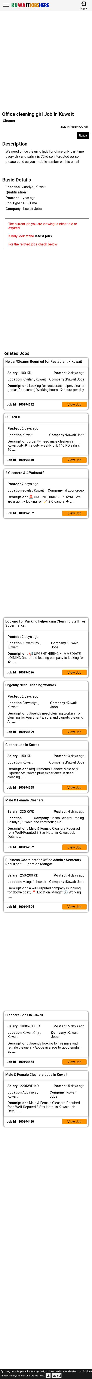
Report (83, 135)
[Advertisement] (46, 62)
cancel (57, 1375)
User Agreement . (35, 1376)
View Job (74, 405)
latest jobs (43, 236)
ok (48, 1375)
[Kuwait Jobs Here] (30, 7)
